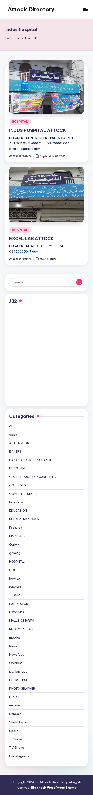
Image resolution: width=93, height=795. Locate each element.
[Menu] (85, 9)
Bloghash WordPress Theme (54, 787)
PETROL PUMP (20, 680)
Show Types (18, 722)
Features (15, 527)
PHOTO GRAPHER (22, 688)
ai (10, 426)
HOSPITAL (20, 121)
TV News (16, 739)
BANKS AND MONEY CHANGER (31, 460)
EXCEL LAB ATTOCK (31, 238)
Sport (13, 731)
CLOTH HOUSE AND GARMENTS (32, 477)
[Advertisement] (46, 355)
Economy (16, 502)
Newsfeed (16, 654)
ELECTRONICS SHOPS (25, 519)
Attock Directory (31, 9)
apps (13, 434)
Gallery (14, 544)
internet (15, 587)
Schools (15, 714)
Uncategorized (20, 756)
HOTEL (14, 570)
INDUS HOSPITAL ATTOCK (37, 130)
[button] (79, 282)
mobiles (15, 637)
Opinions (15, 663)
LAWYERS (16, 612)
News (13, 646)
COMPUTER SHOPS (23, 494)
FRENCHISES (18, 536)
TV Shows (17, 747)
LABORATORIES (21, 604)
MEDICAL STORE (21, 629)
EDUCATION (18, 511)
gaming (14, 553)
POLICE (14, 697)
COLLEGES (17, 485)
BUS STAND (18, 468)
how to (14, 578)
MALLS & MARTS (21, 620)
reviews (15, 705)
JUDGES (15, 595)
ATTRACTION (19, 443)
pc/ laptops (18, 671)
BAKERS (15, 451)
